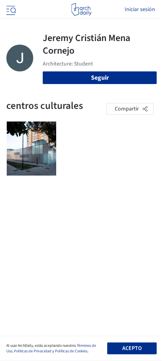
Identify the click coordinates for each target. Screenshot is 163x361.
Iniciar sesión (140, 9)
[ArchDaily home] (81, 9)
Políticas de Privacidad (32, 351)
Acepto (132, 348)
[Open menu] (10, 9)
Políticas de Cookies (71, 351)
